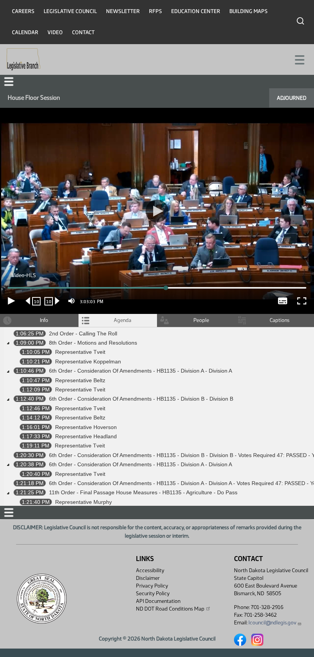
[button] (157, 328)
